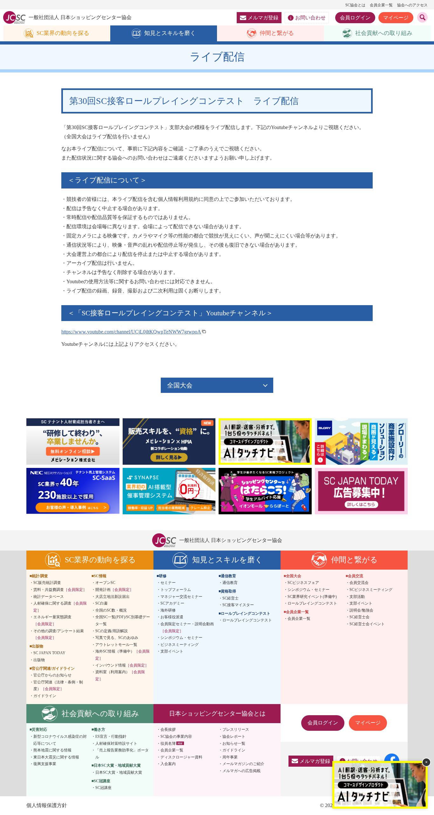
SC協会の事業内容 (176, 736)
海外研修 (168, 610)
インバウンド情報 (122, 665)
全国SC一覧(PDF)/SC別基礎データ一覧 (122, 620)
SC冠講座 (103, 787)
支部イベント (171, 651)
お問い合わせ (310, 17)
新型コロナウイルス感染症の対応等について (60, 740)
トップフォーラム (175, 589)
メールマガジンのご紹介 (243, 764)
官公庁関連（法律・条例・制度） (58, 685)
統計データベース (48, 596)
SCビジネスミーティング (370, 589)
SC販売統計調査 (47, 582)
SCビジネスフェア (303, 582)
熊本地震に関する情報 (52, 750)
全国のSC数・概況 (111, 610)
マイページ (396, 17)
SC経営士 (230, 598)
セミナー (168, 582)
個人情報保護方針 (46, 805)
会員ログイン (355, 17)
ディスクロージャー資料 (181, 757)
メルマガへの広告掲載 (241, 771)
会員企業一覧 (381, 5)
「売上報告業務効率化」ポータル (122, 753)
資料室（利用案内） (120, 675)
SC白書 (101, 603)
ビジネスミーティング (179, 644)
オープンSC (105, 582)
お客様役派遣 (171, 617)
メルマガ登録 (263, 17)
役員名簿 (168, 743)
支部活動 (357, 596)
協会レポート (233, 736)
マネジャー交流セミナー (181, 596)
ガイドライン (44, 696)
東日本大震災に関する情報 (56, 757)
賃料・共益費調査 (60, 589)
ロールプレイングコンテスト (247, 620)
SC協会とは (355, 5)
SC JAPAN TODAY (49, 653)
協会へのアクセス (412, 5)
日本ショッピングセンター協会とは (217, 713)
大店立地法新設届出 (112, 596)
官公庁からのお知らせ (52, 675)
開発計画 (114, 589)
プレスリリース (235, 729)
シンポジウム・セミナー (181, 637)
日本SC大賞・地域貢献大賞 (118, 772)
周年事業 (230, 757)
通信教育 (230, 582)
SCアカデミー (172, 603)
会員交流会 (359, 582)
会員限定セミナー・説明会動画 (187, 627)
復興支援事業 (44, 764)
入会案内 (168, 764)
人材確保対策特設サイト (116, 743)
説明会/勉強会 (361, 610)
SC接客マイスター (238, 605)
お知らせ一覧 (233, 743)
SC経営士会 (359, 617)
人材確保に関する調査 (60, 607)
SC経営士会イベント (367, 624)
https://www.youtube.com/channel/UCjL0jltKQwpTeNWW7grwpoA (131, 331)
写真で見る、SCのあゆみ (116, 637)
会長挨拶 (168, 729)
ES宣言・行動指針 (110, 736)
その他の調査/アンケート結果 (58, 634)
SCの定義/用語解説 (111, 631)
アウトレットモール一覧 (116, 644)
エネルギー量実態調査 (52, 620)
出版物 (39, 660)
